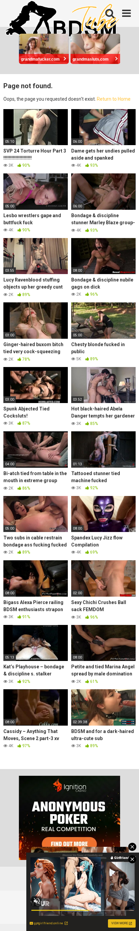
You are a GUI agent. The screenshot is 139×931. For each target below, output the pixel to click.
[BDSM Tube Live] (62, 19)
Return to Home (114, 99)
